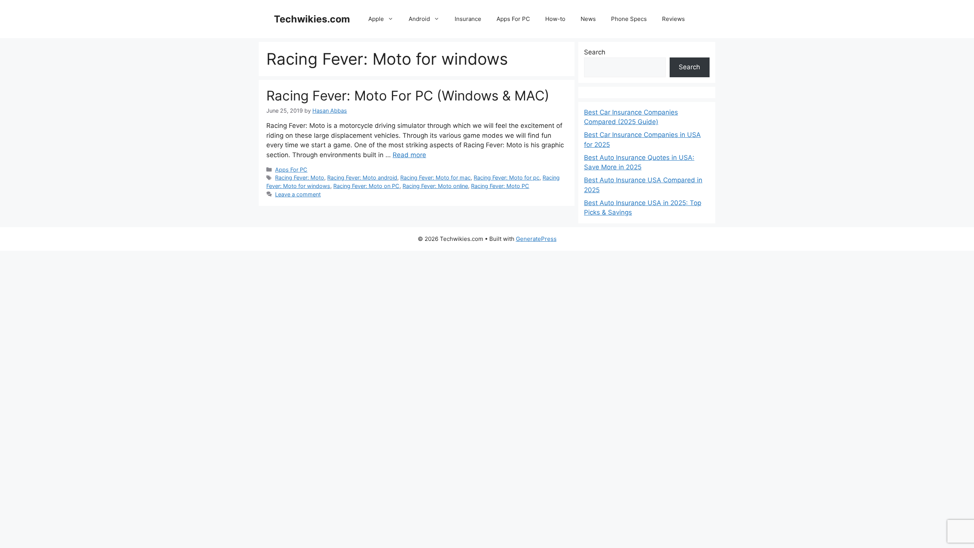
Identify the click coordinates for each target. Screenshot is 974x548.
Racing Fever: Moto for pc (507, 177)
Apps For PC (513, 18)
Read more (409, 155)
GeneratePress (536, 238)
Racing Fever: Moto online (435, 186)
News (588, 18)
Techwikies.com (312, 19)
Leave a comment (298, 194)
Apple (376, 18)
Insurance (468, 18)
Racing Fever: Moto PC (500, 186)
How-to (555, 18)
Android (419, 18)
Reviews (673, 18)
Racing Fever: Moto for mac (435, 177)
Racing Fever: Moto (299, 177)
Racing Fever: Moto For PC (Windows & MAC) (407, 96)
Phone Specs (629, 18)
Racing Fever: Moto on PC (366, 186)
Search (594, 52)
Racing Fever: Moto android (362, 177)
